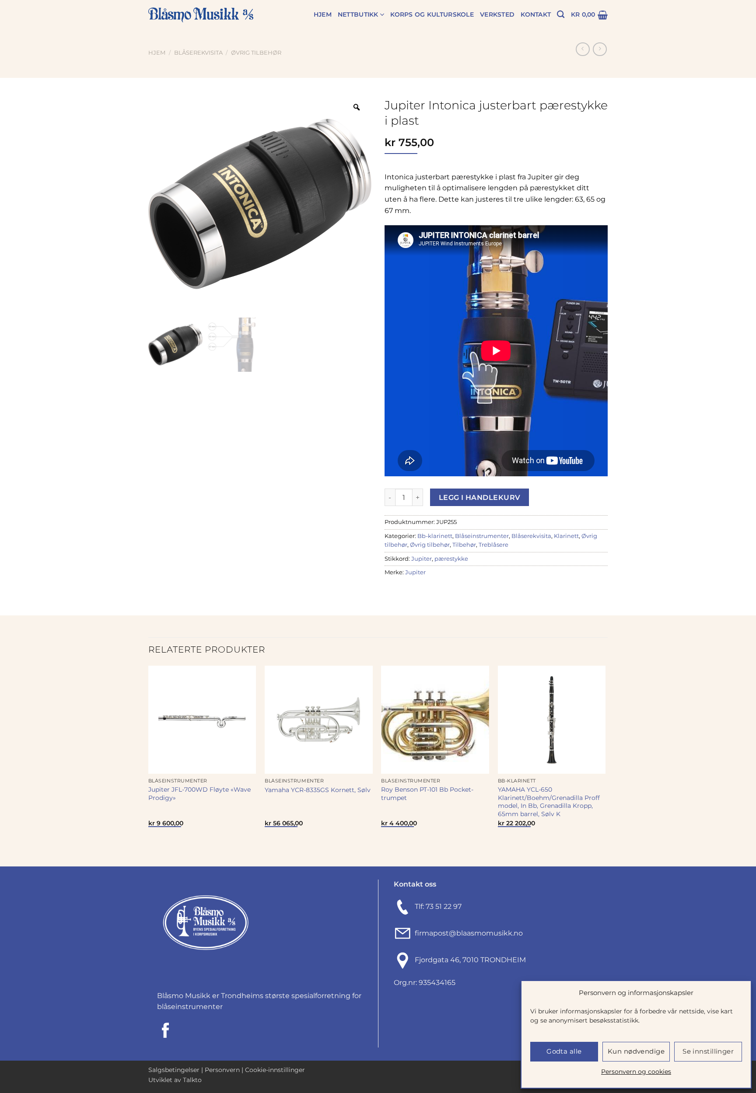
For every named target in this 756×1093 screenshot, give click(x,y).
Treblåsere (493, 544)
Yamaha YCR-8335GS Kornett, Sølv (318, 790)
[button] (589, 14)
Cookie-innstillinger (275, 1070)
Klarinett (566, 536)
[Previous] (148, 765)
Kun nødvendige (636, 1051)
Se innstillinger (708, 1051)
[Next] (605, 765)
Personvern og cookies (636, 1072)
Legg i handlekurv (480, 497)
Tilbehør (464, 544)
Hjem (323, 14)
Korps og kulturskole (432, 14)
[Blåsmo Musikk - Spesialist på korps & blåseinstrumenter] (200, 15)
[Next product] (582, 49)
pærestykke (451, 558)
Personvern (222, 1070)
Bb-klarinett (434, 536)
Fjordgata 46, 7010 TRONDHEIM (470, 960)
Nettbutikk (358, 14)
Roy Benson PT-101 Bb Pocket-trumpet (427, 794)
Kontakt (536, 14)
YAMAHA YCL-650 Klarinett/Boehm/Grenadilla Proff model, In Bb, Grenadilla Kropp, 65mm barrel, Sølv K (549, 802)
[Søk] (560, 15)
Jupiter (421, 558)
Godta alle (564, 1051)
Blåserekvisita (198, 52)
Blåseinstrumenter (482, 536)
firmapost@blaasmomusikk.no (467, 933)
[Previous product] (599, 49)
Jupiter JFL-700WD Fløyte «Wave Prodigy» (199, 794)
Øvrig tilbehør (256, 52)
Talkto (192, 1080)
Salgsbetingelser (174, 1070)
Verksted (497, 14)
